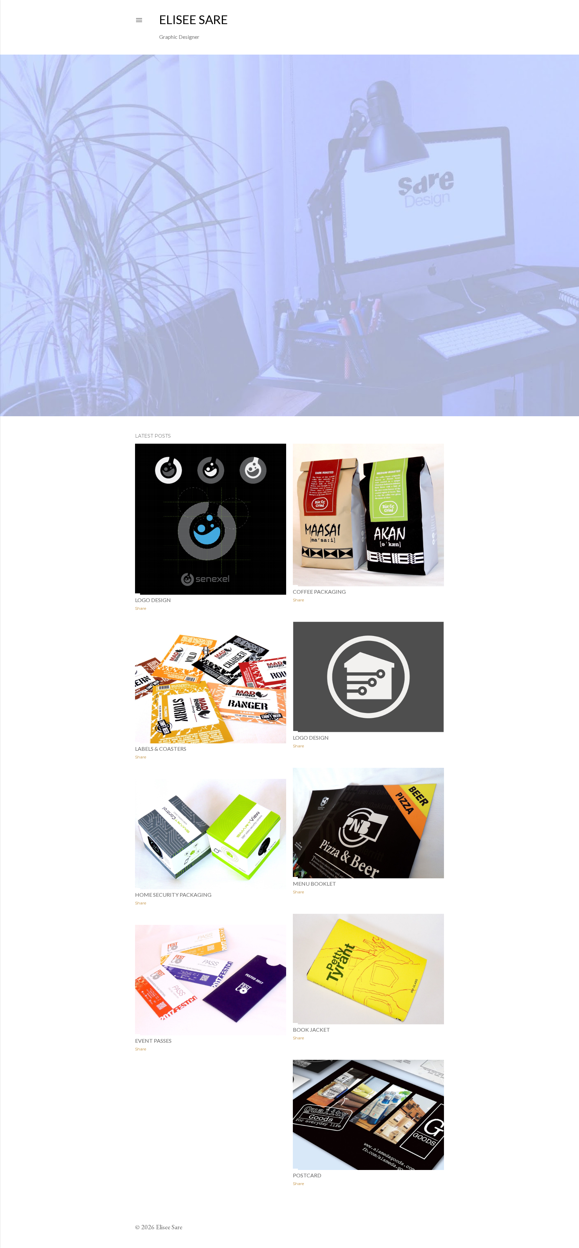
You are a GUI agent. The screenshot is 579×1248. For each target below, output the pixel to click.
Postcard (307, 1175)
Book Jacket (311, 1029)
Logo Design (153, 600)
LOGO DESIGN (311, 737)
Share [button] (140, 608)
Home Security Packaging (173, 894)
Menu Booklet (314, 883)
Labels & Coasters (160, 748)
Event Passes (153, 1040)
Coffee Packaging (319, 591)
